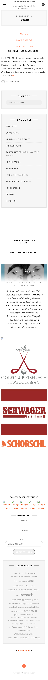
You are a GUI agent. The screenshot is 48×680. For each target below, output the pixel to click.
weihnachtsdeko (24, 631)
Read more (7, 75)
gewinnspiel (30, 610)
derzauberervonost (17, 589)
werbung (23, 638)
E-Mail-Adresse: (24, 540)
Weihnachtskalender (24, 633)
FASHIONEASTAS (13, 146)
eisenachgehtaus (31, 600)
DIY (16, 595)
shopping (18, 623)
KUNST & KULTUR (24, 40)
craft (28, 581)
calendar (33, 577)
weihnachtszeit (13, 638)
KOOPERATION (13, 188)
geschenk (13, 607)
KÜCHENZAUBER (13, 162)
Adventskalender (27, 573)
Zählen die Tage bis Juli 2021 (23, 51)
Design (29, 590)
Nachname (24, 530)
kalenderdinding (17, 617)
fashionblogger (21, 604)
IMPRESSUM (11, 201)
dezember (36, 590)
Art (22, 576)
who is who (31, 638)
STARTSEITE (11, 126)
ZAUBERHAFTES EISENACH (18, 181)
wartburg (21, 627)
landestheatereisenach (15, 621)
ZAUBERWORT (12, 168)
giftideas (17, 614)
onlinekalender (33, 620)
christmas (18, 581)
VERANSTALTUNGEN (24, 46)
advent (15, 573)
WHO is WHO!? (12, 133)
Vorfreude (13, 627)
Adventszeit (15, 576)
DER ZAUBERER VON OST (24, 1)
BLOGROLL (11, 194)
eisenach (25, 594)
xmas (37, 637)
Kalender (30, 614)
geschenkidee (33, 607)
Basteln (27, 576)
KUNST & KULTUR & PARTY (18, 139)
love (25, 620)
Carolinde (14, 81)
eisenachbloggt (17, 599)
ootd (13, 624)
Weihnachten (31, 627)
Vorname (24, 520)
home (23, 614)
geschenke (22, 607)
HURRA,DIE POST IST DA (17, 175)
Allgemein (24, 34)
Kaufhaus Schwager (30, 617)
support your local (29, 623)
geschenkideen (17, 611)
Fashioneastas (34, 603)
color (24, 581)
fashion (12, 603)
